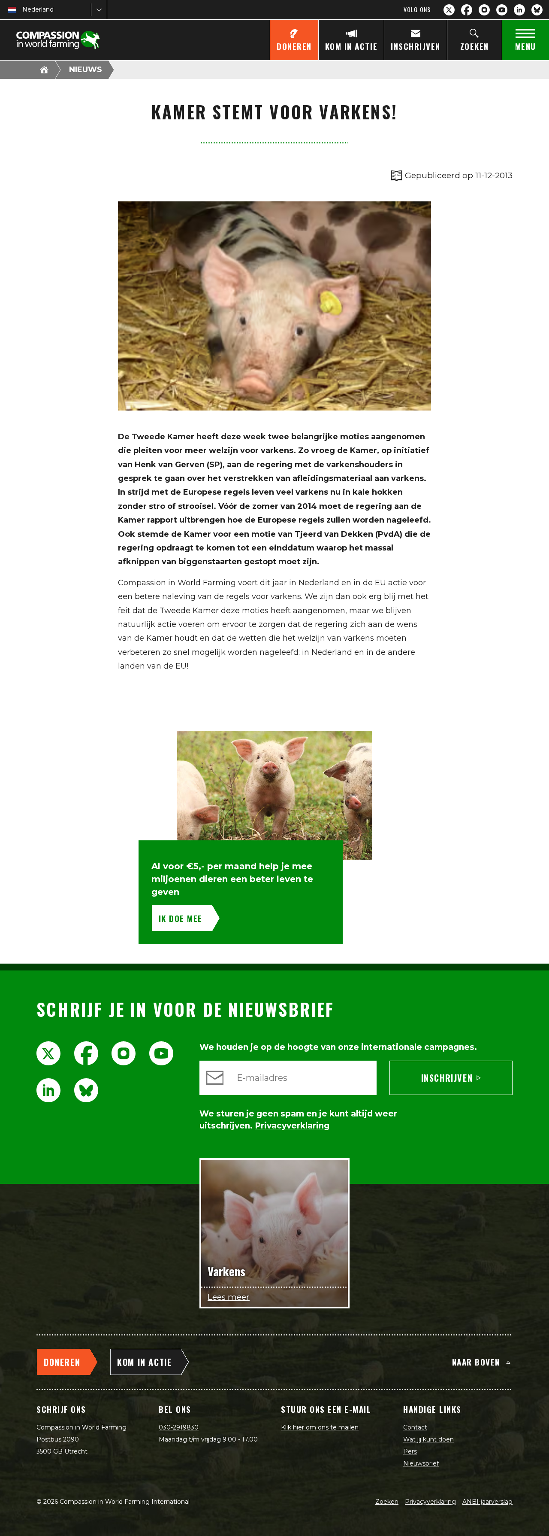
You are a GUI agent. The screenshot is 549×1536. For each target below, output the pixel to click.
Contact (415, 1427)
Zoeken (386, 1502)
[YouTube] (501, 9)
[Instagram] (484, 9)
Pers (410, 1451)
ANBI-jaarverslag (487, 1502)
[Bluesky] (537, 9)
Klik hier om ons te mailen (320, 1427)
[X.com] (449, 9)
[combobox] (23, 9)
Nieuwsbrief (421, 1463)
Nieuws (85, 69)
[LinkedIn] (519, 9)
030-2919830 (179, 1427)
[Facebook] (466, 9)
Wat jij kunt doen (428, 1439)
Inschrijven (447, 1077)
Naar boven (476, 1362)
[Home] (44, 69)
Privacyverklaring (430, 1502)
